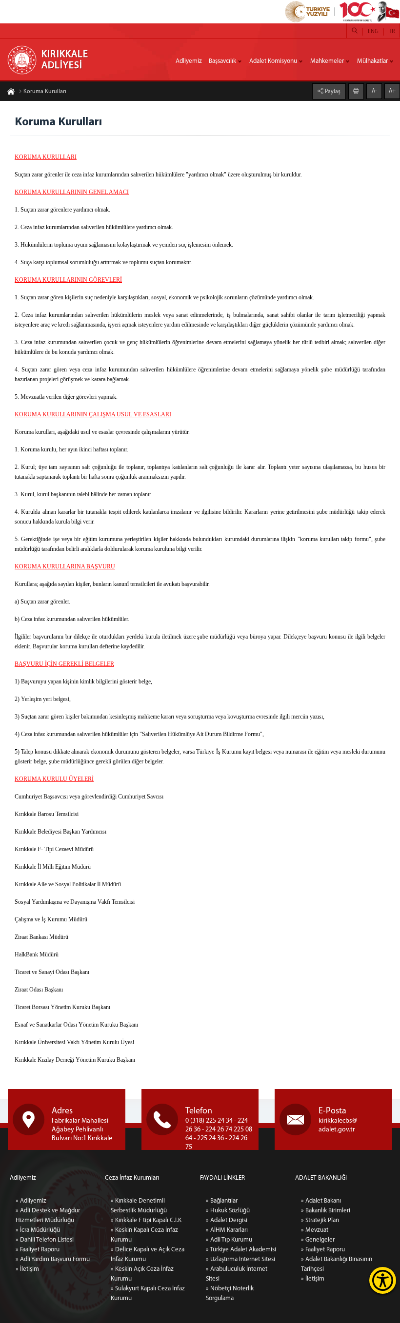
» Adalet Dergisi (226, 1220)
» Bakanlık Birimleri (325, 1210)
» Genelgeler (318, 1240)
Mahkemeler (327, 61)
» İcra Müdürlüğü (38, 1230)
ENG (373, 32)
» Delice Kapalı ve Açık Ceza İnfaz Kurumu (147, 1254)
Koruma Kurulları (44, 92)
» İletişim (27, 1269)
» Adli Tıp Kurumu (229, 1240)
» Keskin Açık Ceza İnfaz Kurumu (142, 1274)
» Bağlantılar (222, 1201)
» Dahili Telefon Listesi (45, 1240)
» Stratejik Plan (320, 1220)
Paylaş (331, 92)
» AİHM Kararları (227, 1230)
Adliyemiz (189, 61)
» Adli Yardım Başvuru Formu (53, 1259)
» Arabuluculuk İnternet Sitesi (236, 1274)
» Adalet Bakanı (321, 1201)
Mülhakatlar (372, 61)
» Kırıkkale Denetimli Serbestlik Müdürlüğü (139, 1206)
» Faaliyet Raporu (38, 1249)
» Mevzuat (314, 1230)
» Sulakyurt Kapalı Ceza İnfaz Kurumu (148, 1293)
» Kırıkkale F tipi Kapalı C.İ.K (146, 1220)
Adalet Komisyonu (273, 61)
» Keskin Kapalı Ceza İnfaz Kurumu (144, 1235)
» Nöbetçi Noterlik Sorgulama (230, 1293)
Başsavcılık (222, 61)
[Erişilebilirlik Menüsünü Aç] (382, 1280)
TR (392, 32)
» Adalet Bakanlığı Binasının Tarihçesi (336, 1264)
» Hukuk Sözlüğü (228, 1210)
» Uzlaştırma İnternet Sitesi (240, 1259)
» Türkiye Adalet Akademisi (241, 1249)
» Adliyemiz (31, 1201)
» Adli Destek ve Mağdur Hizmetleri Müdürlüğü (48, 1215)
